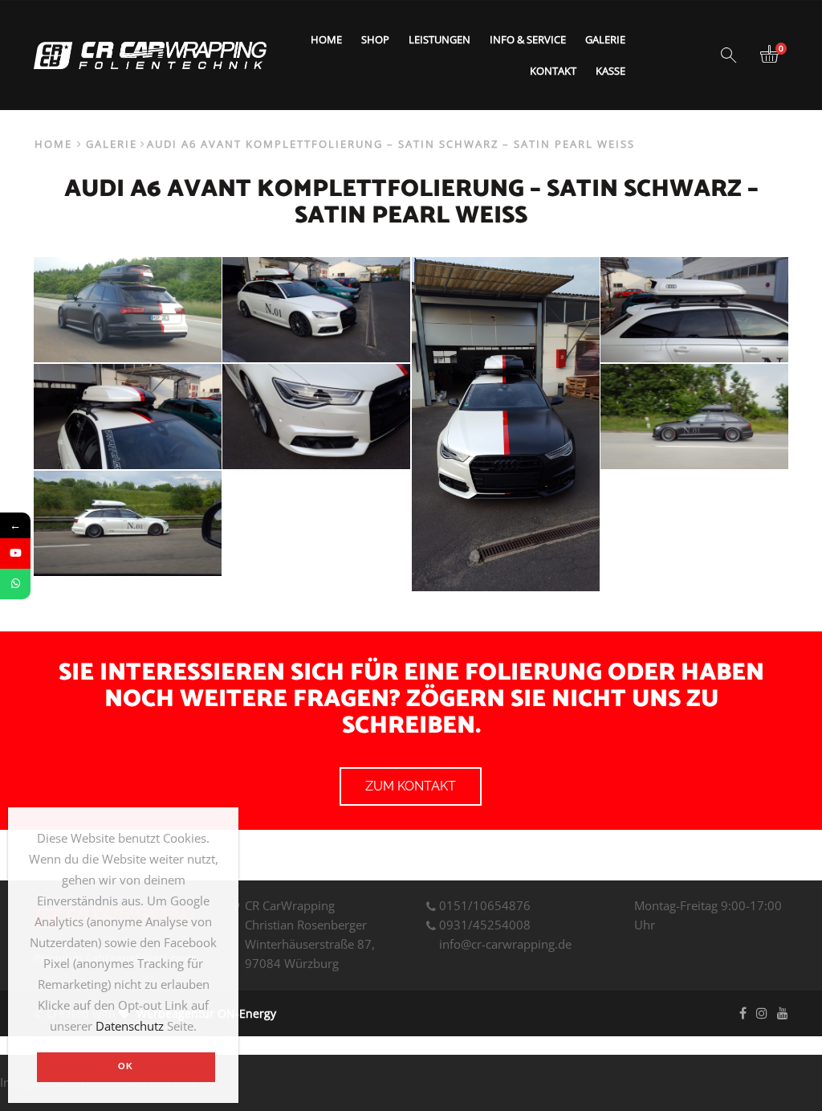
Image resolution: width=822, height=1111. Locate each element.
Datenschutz (130, 1026)
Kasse (610, 70)
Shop (375, 39)
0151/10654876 (485, 905)
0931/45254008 (485, 925)
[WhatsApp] (15, 584)
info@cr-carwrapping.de (505, 944)
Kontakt (553, 70)
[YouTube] (15, 553)
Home (326, 39)
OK (125, 1066)
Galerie (605, 39)
